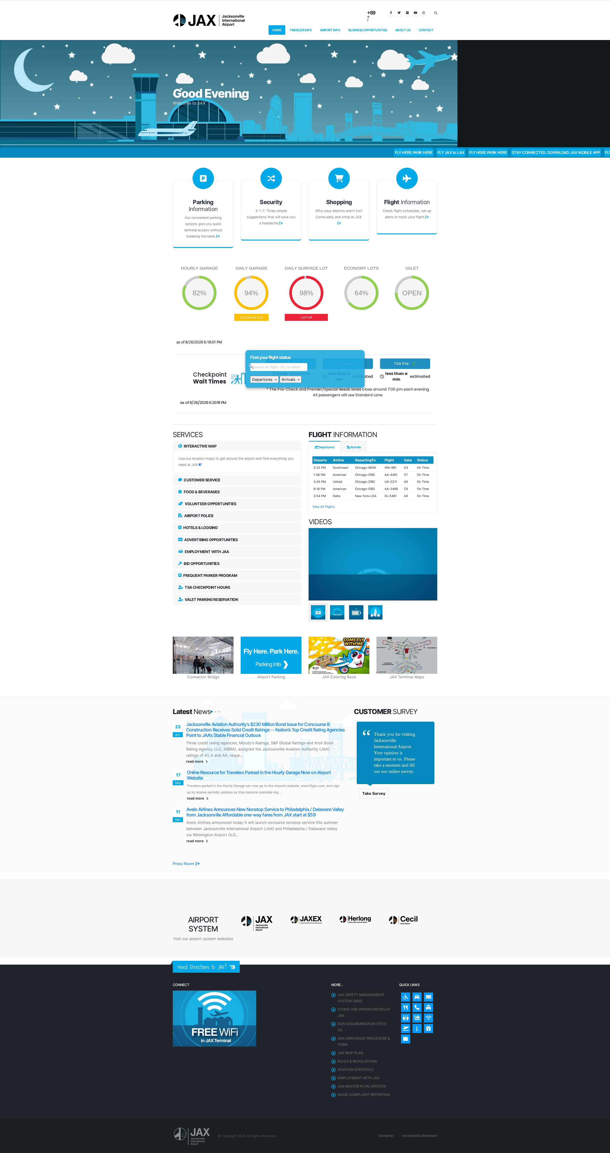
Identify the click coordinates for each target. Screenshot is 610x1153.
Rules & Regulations (357, 1040)
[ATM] (404, 1016)
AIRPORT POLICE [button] (198, 515)
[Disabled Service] (404, 975)
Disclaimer (386, 1115)
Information (203, 205)
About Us (403, 30)
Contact (426, 30)
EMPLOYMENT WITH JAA (359, 1057)
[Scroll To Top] (602, 1147)
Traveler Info (301, 30)
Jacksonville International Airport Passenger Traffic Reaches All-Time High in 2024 (266, 762)
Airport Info (330, 30)
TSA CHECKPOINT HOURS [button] (207, 587)
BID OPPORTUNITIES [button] (201, 563)
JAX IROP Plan (350, 1032)
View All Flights (323, 507)
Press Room (184, 842)
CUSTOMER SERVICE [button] (201, 480)
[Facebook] (391, 13)
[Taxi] (427, 985)
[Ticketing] (427, 975)
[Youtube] (415, 13)
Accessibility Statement (419, 1115)
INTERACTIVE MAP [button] (199, 446)
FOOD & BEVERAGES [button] (201, 491)
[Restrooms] (404, 995)
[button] (212, 712)
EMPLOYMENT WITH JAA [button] (206, 551)
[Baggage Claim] (415, 995)
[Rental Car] (415, 975)
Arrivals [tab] (356, 447)
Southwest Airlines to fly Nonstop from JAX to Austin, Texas (244, 724)
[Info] (415, 1006)
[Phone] (415, 985)
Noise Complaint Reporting (364, 1074)
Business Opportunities (367, 30)
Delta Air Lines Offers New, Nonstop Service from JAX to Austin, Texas (255, 799)
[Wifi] (427, 995)
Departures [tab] (326, 447)
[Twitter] (399, 13)
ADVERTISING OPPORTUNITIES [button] (210, 539)
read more (195, 751)
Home (276, 30)
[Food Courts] (404, 985)
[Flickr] (407, 13)
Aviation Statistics (356, 1049)
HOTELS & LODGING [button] (200, 527)
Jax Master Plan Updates (362, 1065)
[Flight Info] (404, 1006)
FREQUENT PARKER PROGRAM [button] (210, 575)
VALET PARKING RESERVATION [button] (211, 599)
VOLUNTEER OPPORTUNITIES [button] (210, 503)
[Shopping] (427, 1006)
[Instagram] (423, 13)
